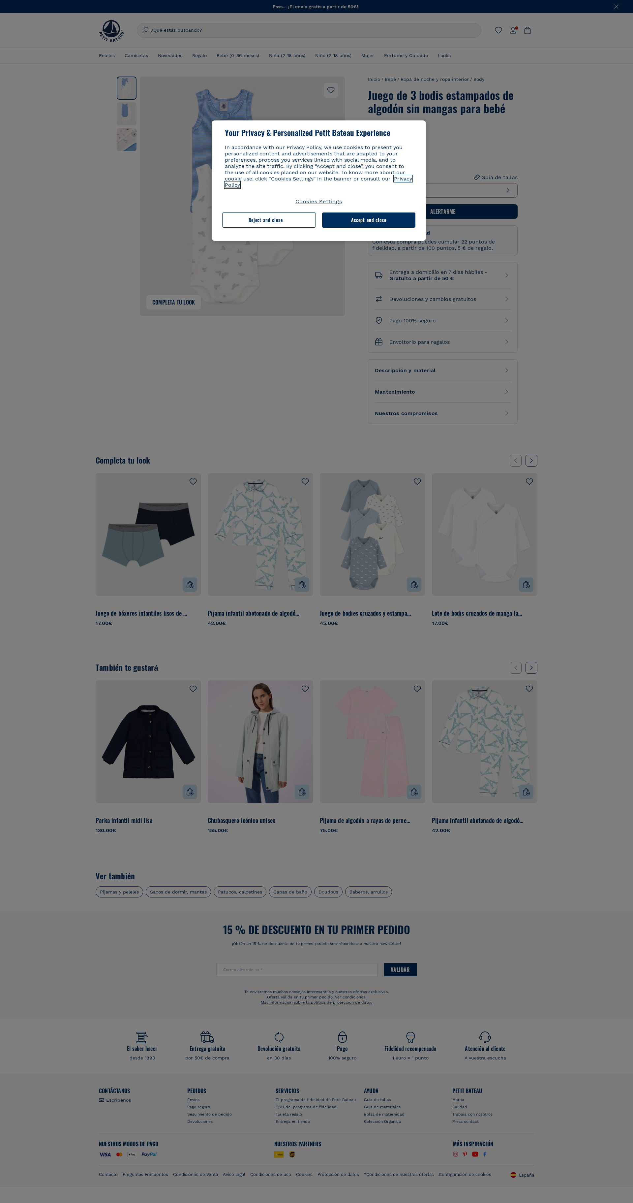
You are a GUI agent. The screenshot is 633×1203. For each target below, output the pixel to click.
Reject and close (266, 219)
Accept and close (368, 219)
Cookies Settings (318, 201)
